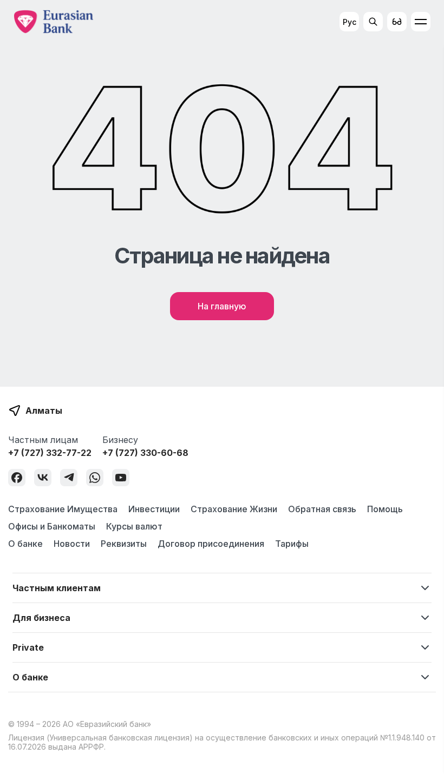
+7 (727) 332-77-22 (50, 452)
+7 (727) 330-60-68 (145, 452)
